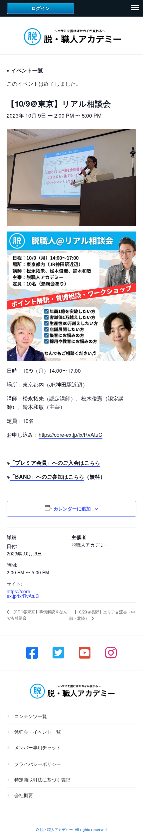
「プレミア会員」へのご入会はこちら (55, 462)
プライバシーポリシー (37, 764)
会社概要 (23, 795)
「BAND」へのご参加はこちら (47, 476)
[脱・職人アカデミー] (71, 46)
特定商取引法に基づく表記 (42, 780)
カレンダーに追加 (72, 508)
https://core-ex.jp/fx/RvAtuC (70, 434)
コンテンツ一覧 (30, 716)
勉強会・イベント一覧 (37, 732)
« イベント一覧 (25, 70)
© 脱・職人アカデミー (54, 830)
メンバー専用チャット (37, 747)
